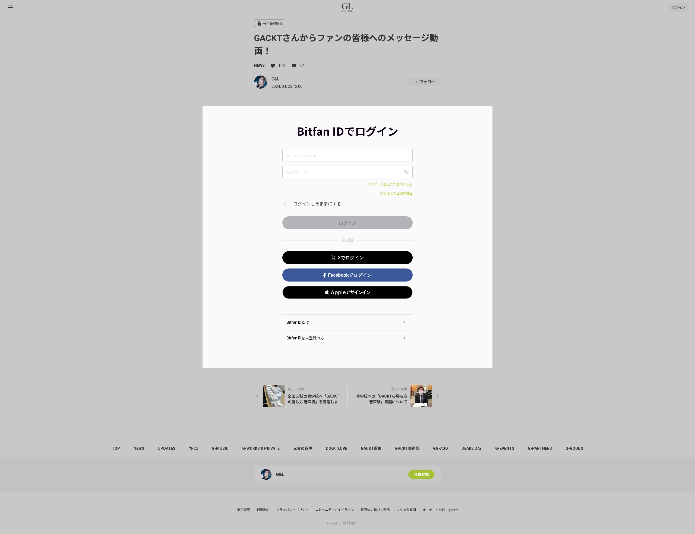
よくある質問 (406, 510)
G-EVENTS (504, 448)
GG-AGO (440, 448)
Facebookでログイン (350, 275)
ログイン (678, 8)
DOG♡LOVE (336, 448)
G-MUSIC (220, 448)
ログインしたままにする (317, 204)
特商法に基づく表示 (375, 510)
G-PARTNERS (540, 448)
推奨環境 (243, 510)
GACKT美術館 (407, 448)
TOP (116, 448)
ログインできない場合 (396, 193)
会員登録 (421, 474)
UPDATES (166, 448)
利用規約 (263, 510)
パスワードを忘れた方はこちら (390, 184)
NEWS (259, 65)
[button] (347, 292)
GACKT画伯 (371, 448)
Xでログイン (351, 257)
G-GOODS (574, 448)
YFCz (193, 448)
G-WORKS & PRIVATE (261, 448)
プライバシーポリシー (292, 510)
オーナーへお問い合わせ (440, 510)
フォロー (427, 82)
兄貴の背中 (302, 448)
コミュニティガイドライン (334, 510)
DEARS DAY (472, 448)
